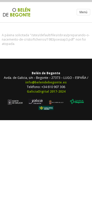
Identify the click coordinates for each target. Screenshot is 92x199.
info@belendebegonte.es (46, 82)
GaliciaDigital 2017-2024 (46, 91)
